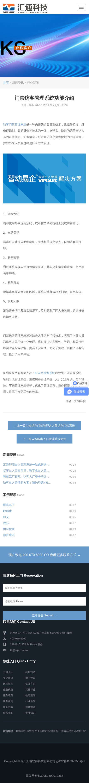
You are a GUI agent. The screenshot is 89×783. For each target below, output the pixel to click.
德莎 (6, 523)
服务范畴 (8, 707)
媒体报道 (30, 707)
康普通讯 (9, 535)
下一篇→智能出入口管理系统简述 (44, 439)
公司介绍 (8, 672)
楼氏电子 (9, 505)
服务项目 (8, 695)
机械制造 (30, 672)
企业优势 (8, 689)
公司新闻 (30, 695)
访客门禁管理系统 (14, 124)
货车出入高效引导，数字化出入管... (26, 470)
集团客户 (30, 683)
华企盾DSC (41, 731)
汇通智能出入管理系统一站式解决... (26, 464)
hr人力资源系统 (45, 373)
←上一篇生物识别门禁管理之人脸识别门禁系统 (44, 425)
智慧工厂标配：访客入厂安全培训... (26, 476)
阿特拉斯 (9, 529)
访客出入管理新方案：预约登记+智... (27, 482)
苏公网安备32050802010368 (44, 775)
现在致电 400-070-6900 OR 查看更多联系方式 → (44, 555)
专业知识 (30, 712)
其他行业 (30, 689)
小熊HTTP (80, 731)
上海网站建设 (66, 731)
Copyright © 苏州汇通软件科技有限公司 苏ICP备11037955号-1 (44, 761)
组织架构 (8, 683)
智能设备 (53, 731)
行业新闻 (30, 701)
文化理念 (8, 677)
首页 (6, 82)
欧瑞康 (7, 511)
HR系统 (20, 731)
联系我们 (8, 712)
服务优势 (8, 701)
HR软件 (29, 731)
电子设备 (30, 677)
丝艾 (6, 517)
